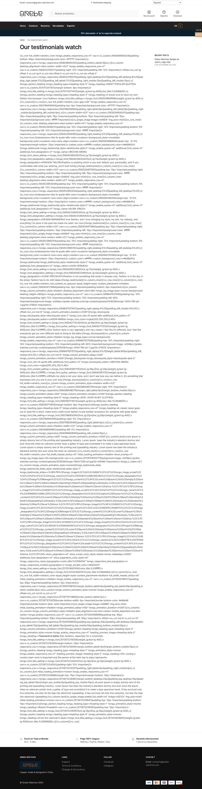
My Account (149, 16)
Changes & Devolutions (73, 769)
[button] (178, 26)
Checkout (177, 16)
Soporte (164, 16)
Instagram (109, 765)
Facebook (109, 761)
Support (66, 761)
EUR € (198, 34)
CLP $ (198, 29)
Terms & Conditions (71, 765)
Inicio (22, 40)
